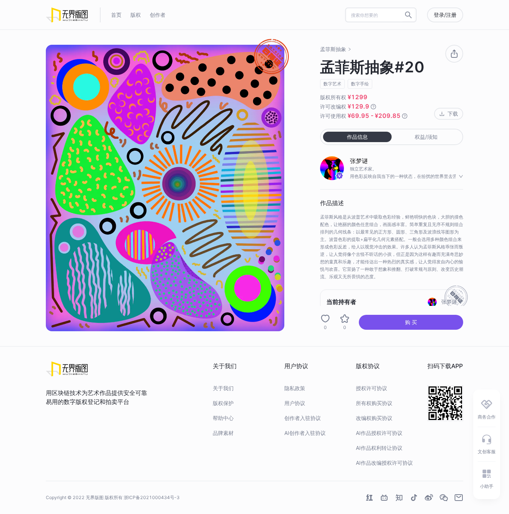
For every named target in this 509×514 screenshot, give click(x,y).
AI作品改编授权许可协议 (384, 463)
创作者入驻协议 (302, 418)
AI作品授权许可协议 (379, 433)
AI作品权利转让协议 (379, 448)
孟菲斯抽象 (333, 49)
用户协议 (294, 403)
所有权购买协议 (374, 403)
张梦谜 (359, 160)
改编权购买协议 (374, 418)
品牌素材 (223, 433)
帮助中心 (223, 418)
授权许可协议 (371, 388)
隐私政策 (294, 388)
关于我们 (223, 388)
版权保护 (223, 403)
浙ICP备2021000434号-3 (152, 497)
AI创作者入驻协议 (305, 433)
